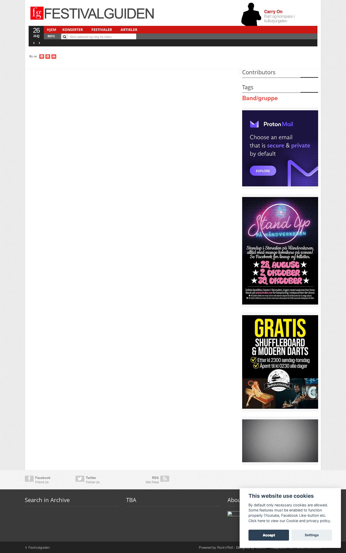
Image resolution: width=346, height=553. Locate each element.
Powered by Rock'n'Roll (216, 547)
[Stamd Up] (280, 250)
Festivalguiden (37, 547)
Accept (269, 535)
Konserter (72, 29)
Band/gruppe (260, 98)
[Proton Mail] (280, 147)
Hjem (51, 29)
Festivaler (101, 29)
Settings (312, 535)
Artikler (129, 29)
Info (51, 36)
